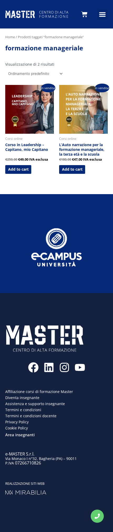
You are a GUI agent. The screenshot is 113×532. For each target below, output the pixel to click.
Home (10, 37)
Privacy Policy (17, 421)
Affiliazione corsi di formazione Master (39, 391)
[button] (102, 14)
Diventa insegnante (22, 397)
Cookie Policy (16, 427)
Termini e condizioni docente (30, 415)
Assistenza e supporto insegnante (35, 403)
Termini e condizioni (23, 409)
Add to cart (18, 169)
